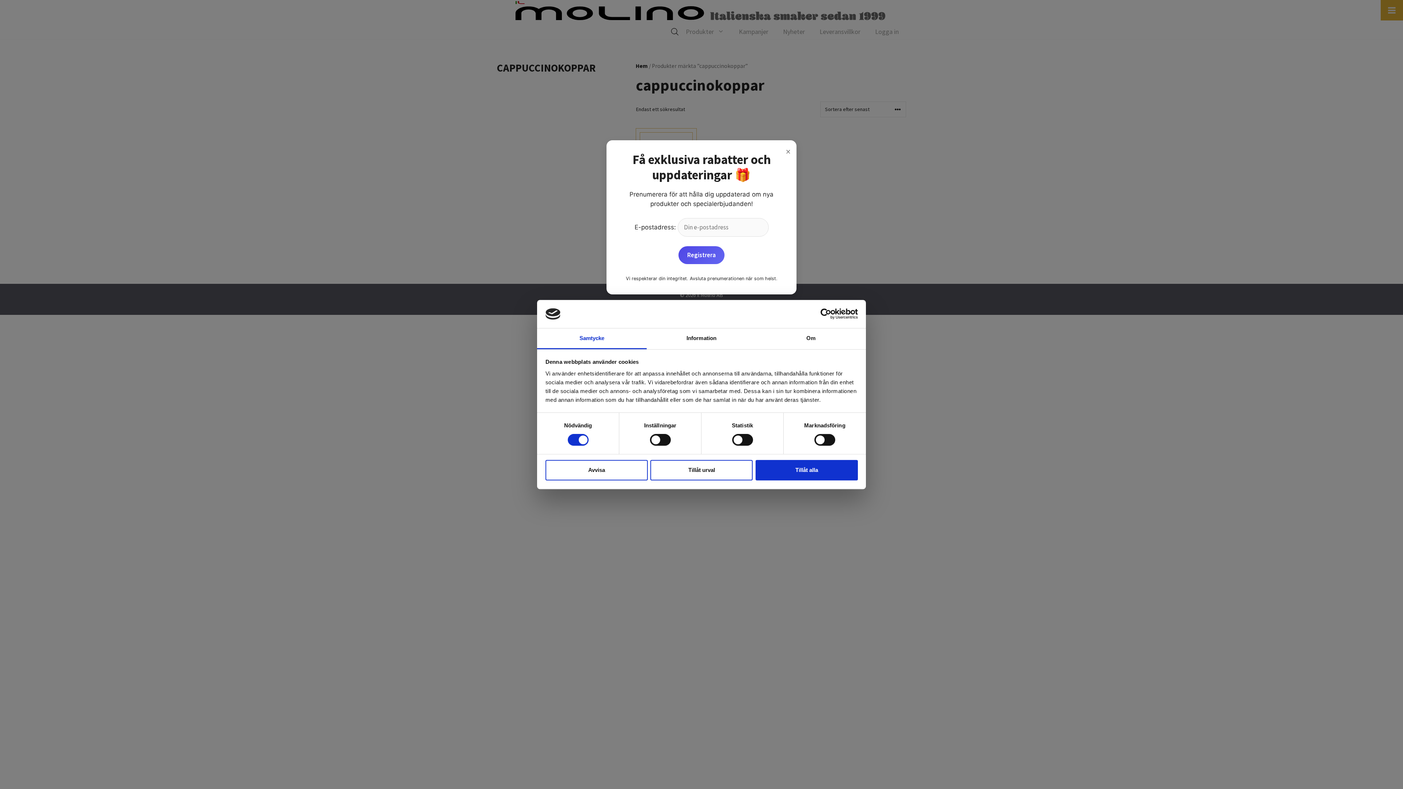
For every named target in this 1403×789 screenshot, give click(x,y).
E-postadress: (656, 227)
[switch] (660, 440)
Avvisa (596, 470)
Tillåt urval (701, 470)
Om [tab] (810, 338)
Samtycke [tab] (592, 338)
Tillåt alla (806, 470)
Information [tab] (701, 338)
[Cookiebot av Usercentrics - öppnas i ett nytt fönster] (826, 314)
